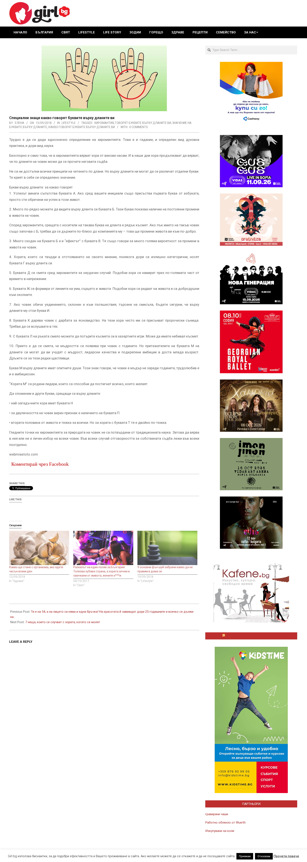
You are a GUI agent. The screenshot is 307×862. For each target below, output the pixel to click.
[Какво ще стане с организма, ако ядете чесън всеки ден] (39, 548)
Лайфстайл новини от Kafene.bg (253, 636)
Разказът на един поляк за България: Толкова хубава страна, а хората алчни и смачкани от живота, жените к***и (101, 571)
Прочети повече (286, 856)
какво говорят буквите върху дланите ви (81, 127)
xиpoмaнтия (104, 123)
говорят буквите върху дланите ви (143, 123)
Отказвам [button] (264, 856)
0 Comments (138, 127)
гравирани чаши (216, 814)
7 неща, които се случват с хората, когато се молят (62, 622)
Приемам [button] (245, 856)
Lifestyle (69, 123)
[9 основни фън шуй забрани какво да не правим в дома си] (167, 548)
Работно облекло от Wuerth (225, 822)
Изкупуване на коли (219, 831)
